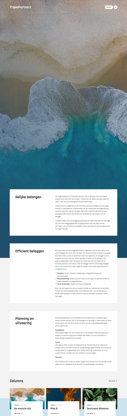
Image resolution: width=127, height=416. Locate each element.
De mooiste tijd (22, 408)
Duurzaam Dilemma (97, 408)
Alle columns (112, 381)
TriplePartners (20, 7)
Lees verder (17, 413)
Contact (108, 7)
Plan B (54, 408)
